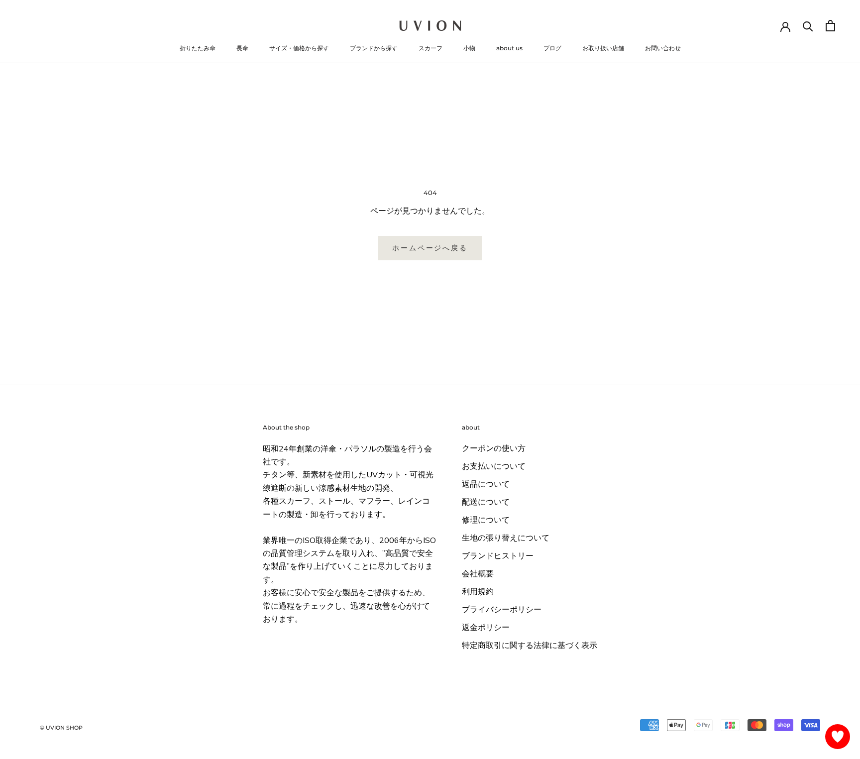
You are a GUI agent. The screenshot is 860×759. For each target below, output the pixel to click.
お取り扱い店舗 (603, 48)
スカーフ (430, 48)
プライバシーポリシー (501, 609)
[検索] (808, 25)
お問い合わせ (663, 48)
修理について (486, 520)
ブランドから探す (374, 48)
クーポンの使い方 (494, 448)
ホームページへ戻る (429, 247)
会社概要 (478, 573)
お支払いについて (494, 466)
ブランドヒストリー (498, 555)
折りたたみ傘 (197, 48)
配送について (486, 502)
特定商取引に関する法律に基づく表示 (529, 645)
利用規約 (478, 591)
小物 (469, 48)
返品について (486, 484)
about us (509, 48)
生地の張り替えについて (505, 538)
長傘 (242, 48)
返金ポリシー (486, 627)
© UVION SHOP (61, 727)
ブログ (552, 48)
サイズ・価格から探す (299, 48)
